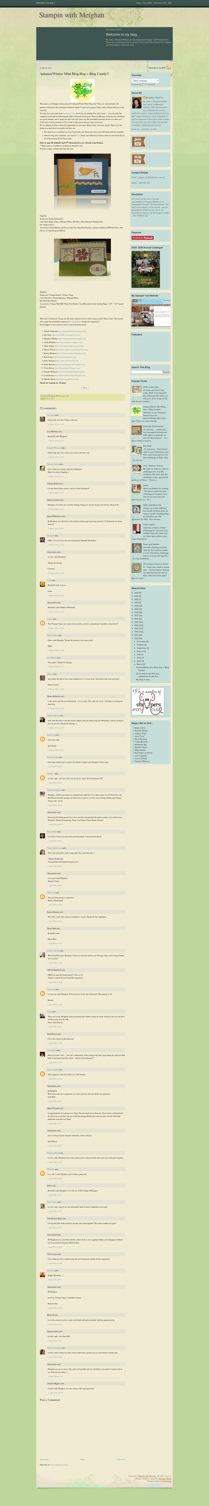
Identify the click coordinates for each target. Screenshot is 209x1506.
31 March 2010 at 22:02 (56, 595)
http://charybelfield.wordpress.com (69, 342)
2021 (136, 602)
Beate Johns (140, 728)
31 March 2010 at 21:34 (56, 509)
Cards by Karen (53, 950)
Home (138, 3)
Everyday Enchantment (153, 426)
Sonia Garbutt (141, 758)
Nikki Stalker (52, 635)
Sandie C (50, 773)
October (140, 645)
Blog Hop (50, 398)
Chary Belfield (75, 321)
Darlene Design (141, 731)
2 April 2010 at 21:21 (55, 1195)
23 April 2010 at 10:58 (55, 1393)
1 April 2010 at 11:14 (55, 943)
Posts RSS (147, 3)
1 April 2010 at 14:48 (55, 1004)
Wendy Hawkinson (54, 848)
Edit (169, 3)
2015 (136, 622)
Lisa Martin (51, 657)
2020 (136, 606)
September (141, 648)
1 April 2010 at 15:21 (55, 1027)
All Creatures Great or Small (155, 564)
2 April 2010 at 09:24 (55, 1146)
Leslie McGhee (141, 742)
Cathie (49, 619)
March (139, 664)
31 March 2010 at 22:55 (56, 689)
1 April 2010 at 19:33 (55, 1101)
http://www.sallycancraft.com (67, 360)
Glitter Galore (149, 525)
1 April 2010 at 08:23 (55, 841)
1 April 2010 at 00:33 (55, 766)
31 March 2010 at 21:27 (56, 476)
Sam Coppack (141, 756)
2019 (136, 609)
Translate (151, 84)
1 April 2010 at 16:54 (55, 1062)
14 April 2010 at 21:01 (55, 1376)
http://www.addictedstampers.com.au (66, 335)
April (139, 661)
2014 (136, 625)
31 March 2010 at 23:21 (56, 750)
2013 (136, 628)
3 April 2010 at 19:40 (55, 1263)
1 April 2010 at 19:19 (55, 1079)
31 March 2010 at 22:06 (56, 650)
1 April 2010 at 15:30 (55, 1043)
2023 (136, 596)
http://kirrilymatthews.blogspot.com (71, 353)
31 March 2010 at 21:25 (56, 457)
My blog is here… (144, 680)
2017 (136, 615)
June (139, 658)
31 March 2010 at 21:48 (56, 545)
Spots (145, 485)
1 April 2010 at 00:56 (55, 783)
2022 (136, 599)
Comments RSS (160, 3)
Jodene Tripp (140, 733)
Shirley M (51, 892)
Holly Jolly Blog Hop (152, 505)
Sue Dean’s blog (69, 113)
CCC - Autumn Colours (153, 466)
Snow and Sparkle (151, 544)
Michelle (50, 1169)
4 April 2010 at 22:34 (55, 1324)
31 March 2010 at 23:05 (56, 728)
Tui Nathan (51, 1050)
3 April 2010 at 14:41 (55, 1247)
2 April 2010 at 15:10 (55, 1178)
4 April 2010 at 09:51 (55, 1280)
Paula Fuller (52, 831)
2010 (136, 638)
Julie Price (139, 736)
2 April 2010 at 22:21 (55, 1211)
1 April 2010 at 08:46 (55, 866)
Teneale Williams (54, 448)
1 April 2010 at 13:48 (55, 982)
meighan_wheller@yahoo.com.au (150, 177)
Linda (49, 1011)
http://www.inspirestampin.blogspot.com (69, 375)
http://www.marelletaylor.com (67, 379)
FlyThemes (167, 1481)
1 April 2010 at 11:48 (55, 963)
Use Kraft (147, 446)
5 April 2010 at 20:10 (55, 1357)
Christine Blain (53, 1153)
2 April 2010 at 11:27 (55, 1162)
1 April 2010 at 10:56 (55, 921)
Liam (49, 580)
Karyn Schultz (52, 1069)
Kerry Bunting (141, 739)
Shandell (50, 535)
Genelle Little (52, 757)
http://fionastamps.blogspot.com (67, 368)
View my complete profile (144, 129)
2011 (136, 635)
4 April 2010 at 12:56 (55, 1308)
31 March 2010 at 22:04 (56, 612)
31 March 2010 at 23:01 (56, 708)
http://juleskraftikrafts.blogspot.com (72, 331)
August (140, 651)
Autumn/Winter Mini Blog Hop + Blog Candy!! (74, 73)
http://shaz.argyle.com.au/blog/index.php (72, 349)
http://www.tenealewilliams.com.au (71, 371)
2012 (136, 632)
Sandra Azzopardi (54, 1347)
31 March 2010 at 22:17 (56, 667)
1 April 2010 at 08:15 (55, 824)
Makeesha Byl (141, 745)
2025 (136, 593)
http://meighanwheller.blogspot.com (72, 338)
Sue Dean (51, 415)
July (138, 654)
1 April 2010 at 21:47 (55, 1123)
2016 (136, 619)
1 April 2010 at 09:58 (55, 885)
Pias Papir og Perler (143, 753)
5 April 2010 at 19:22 (55, 1341)
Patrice (50, 674)
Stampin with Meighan (71, 14)
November (141, 641)
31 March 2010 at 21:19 (56, 424)
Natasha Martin (53, 715)
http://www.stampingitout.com (64, 357)
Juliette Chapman (54, 790)
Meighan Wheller (154, 98)
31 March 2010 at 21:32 (56, 493)
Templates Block (164, 1478)
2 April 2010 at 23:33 (55, 1228)
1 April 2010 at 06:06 (55, 805)
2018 (136, 612)
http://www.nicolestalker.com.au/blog (69, 346)
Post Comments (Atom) (59, 1464)
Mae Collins (52, 1202)
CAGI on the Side (150, 387)
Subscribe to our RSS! (157, 67)
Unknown (51, 735)
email (78, 135)
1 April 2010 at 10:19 (55, 905)
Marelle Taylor (53, 464)
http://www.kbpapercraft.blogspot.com (70, 364)
